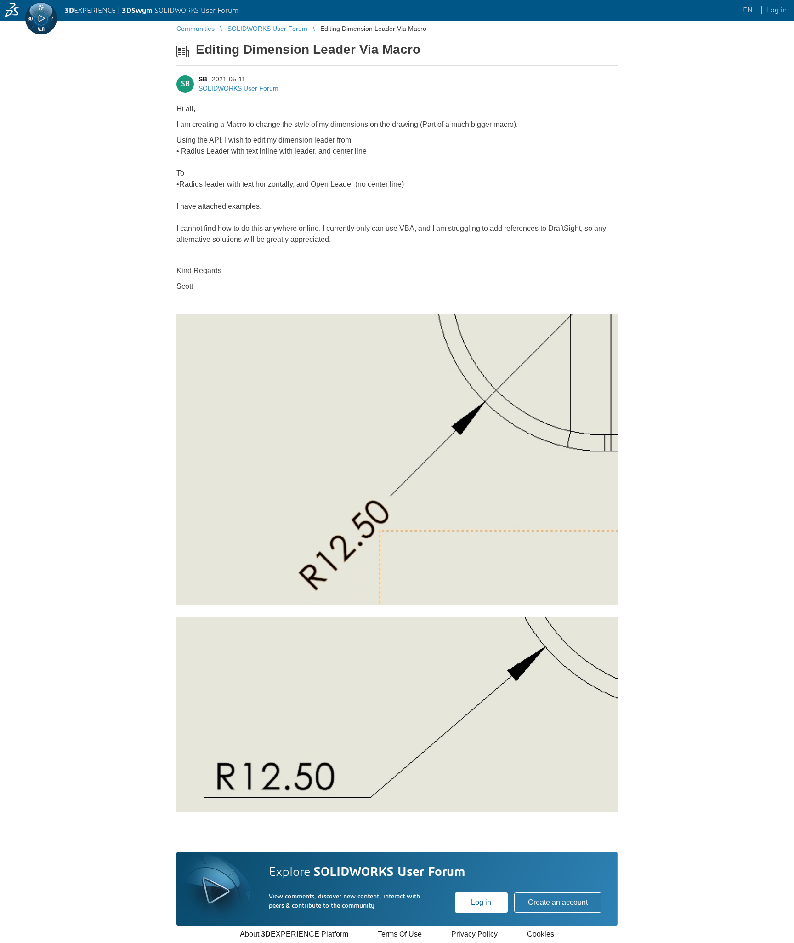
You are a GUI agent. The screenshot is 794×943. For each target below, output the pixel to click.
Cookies (540, 934)
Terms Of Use (400, 934)
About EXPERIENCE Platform (294, 934)
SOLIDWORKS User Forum (238, 88)
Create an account (558, 902)
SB (202, 79)
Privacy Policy (474, 934)
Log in (481, 902)
